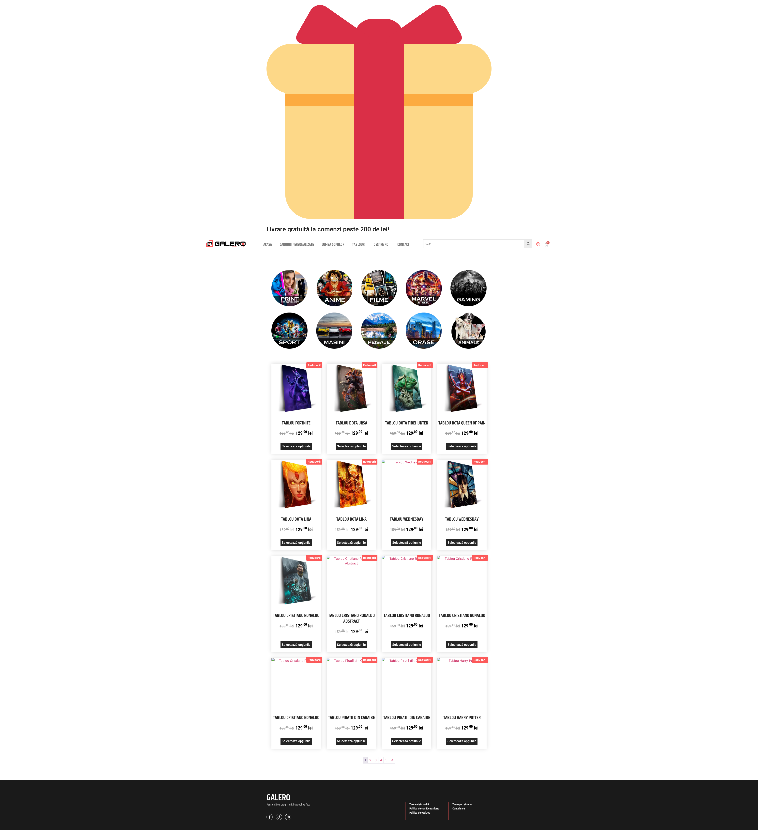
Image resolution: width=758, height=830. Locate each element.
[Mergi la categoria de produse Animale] (468, 331)
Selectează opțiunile (296, 446)
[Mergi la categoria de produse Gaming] (468, 288)
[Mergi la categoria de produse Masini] (334, 331)
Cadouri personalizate (297, 245)
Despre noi (381, 245)
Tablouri (359, 245)
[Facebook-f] (269, 817)
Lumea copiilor (333, 245)
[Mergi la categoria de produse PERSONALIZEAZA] (289, 288)
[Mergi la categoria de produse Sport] (289, 331)
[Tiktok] (279, 817)
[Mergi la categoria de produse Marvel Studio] (424, 288)
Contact (403, 245)
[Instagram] (288, 817)
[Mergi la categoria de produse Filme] (379, 288)
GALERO (278, 798)
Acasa (267, 245)
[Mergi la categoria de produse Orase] (424, 331)
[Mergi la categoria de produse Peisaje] (379, 331)
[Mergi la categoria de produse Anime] (334, 288)
